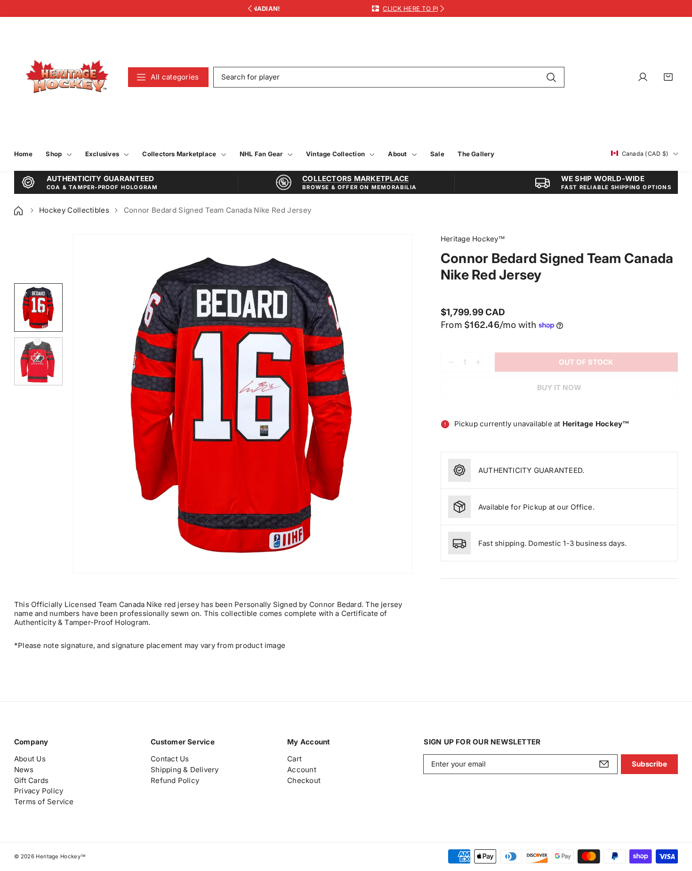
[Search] (551, 76)
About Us (30, 758)
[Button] (249, 8)
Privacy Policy (38, 790)
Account (301, 769)
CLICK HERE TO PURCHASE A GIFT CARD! (383, 8)
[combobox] (389, 77)
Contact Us (170, 758)
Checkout (304, 780)
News (23, 769)
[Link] (67, 77)
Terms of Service (44, 801)
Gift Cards (31, 780)
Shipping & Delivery (184, 769)
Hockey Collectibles (74, 210)
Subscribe (649, 763)
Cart (294, 758)
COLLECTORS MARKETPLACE (355, 178)
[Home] (19, 210)
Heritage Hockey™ (61, 856)
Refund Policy (175, 780)
